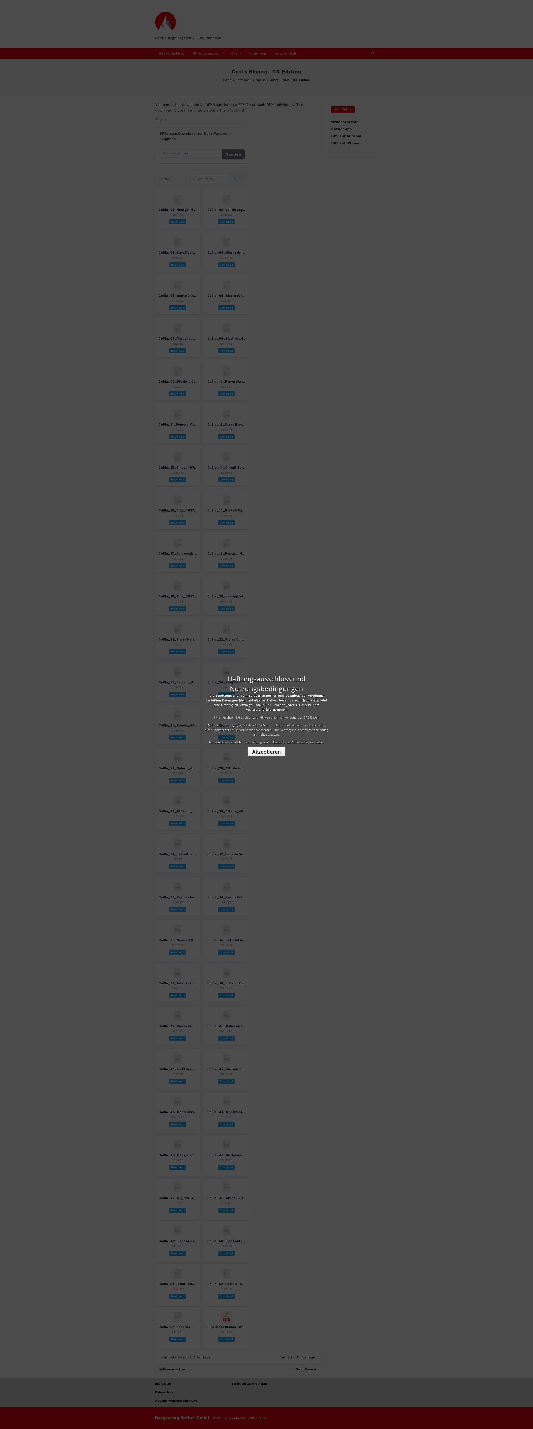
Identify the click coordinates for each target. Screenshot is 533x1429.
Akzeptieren (266, 751)
